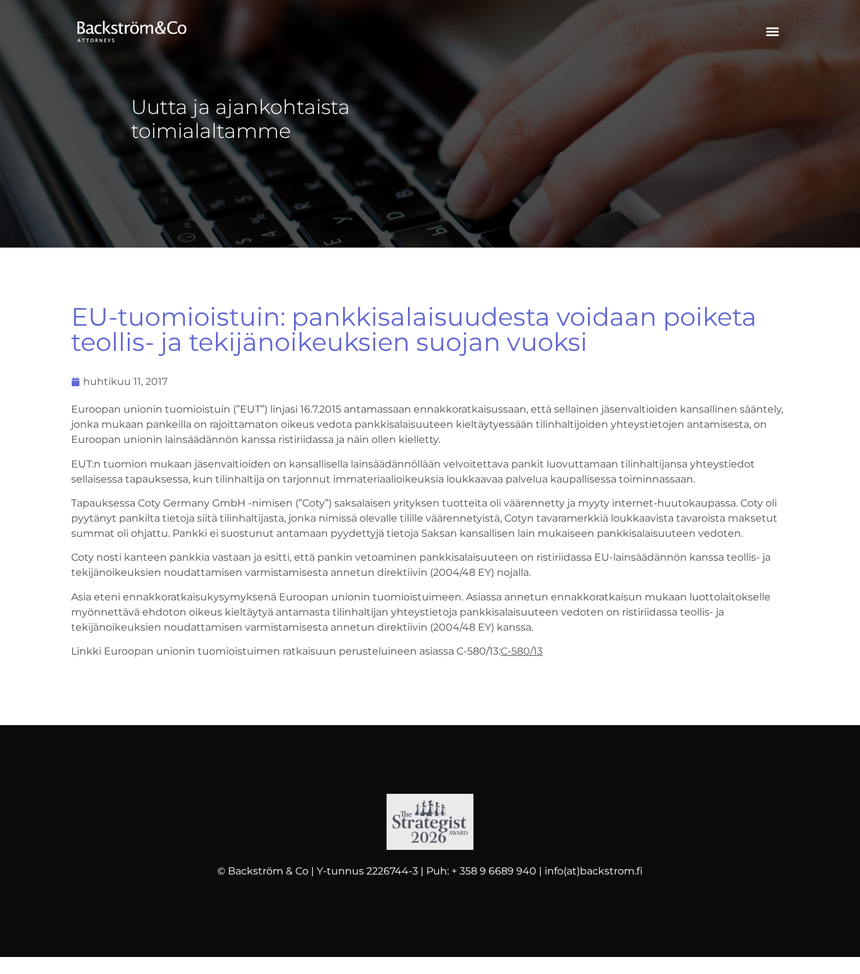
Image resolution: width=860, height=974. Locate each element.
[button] (772, 31)
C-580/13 (522, 651)
